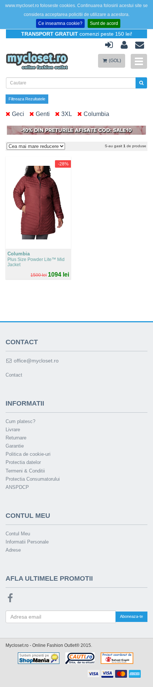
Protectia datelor (23, 462)
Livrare (13, 429)
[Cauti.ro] (80, 658)
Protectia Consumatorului (33, 479)
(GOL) (114, 60)
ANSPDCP (17, 487)
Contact (14, 375)
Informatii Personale (27, 542)
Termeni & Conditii (25, 471)
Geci (17, 114)
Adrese (13, 550)
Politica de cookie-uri (28, 454)
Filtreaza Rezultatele (27, 99)
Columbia (95, 114)
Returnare (16, 438)
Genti (42, 114)
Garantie (15, 446)
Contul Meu (18, 533)
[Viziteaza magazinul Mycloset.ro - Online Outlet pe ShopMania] (38, 658)
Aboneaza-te (131, 616)
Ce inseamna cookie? (60, 23)
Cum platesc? (20, 421)
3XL (66, 114)
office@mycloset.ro (35, 361)
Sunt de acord (104, 23)
